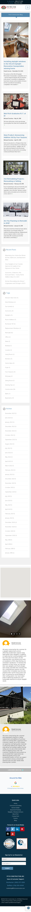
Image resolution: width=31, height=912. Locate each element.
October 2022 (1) (10, 435)
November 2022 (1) (10, 431)
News (7, 341)
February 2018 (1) (10, 548)
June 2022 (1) (9, 452)
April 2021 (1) (8, 509)
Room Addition (10, 319)
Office (7, 337)
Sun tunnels (9, 306)
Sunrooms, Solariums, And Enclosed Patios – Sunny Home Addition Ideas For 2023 (14, 275)
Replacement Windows (13, 328)
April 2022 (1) (9, 461)
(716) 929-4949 (18, 3)
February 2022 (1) (10, 470)
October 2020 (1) (10, 531)
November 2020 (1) (10, 527)
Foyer (7, 367)
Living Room (9, 354)
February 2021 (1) (10, 513)
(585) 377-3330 (19, 1)
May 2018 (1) (8, 540)
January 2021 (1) (9, 518)
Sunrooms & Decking (15, 805)
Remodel (9, 332)
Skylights (8, 315)
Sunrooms (9, 311)
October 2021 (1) (10, 487)
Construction (10, 389)
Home (15, 803)
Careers (15, 818)
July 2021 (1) (8, 496)
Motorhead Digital (15, 902)
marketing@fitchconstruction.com (15, 888)
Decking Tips (10, 385)
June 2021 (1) (8, 500)
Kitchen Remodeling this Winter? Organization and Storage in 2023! (15, 282)
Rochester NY (10, 324)
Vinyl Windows (10, 302)
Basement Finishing (15, 810)
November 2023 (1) (10, 413)
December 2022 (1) (10, 426)
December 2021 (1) (10, 479)
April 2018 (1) (8, 544)
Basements (9, 398)
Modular (8, 345)
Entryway (8, 376)
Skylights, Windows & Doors (15, 812)
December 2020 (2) (11, 522)
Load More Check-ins (15, 770)
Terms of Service (18, 900)
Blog (15, 820)
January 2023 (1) (9, 422)
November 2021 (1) (10, 483)
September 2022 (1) (11, 439)
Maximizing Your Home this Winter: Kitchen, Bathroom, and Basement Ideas (15, 257)
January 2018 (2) (9, 553)
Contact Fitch (15, 816)
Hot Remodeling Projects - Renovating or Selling (14, 180)
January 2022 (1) (9, 474)
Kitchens (8, 359)
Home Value (9, 363)
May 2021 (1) (8, 505)
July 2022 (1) (8, 448)
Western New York (11, 298)
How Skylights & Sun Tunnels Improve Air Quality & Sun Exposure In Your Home (14, 266)
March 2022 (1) (9, 465)
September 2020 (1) (11, 535)
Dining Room (9, 380)
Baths (7, 393)
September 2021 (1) (10, 492)
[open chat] (24, 909)
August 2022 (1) (9, 444)
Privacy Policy (9, 900)
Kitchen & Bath (16, 807)
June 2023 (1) (9, 418)
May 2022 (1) (8, 457)
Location (8, 350)
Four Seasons (10, 372)
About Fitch (15, 814)
